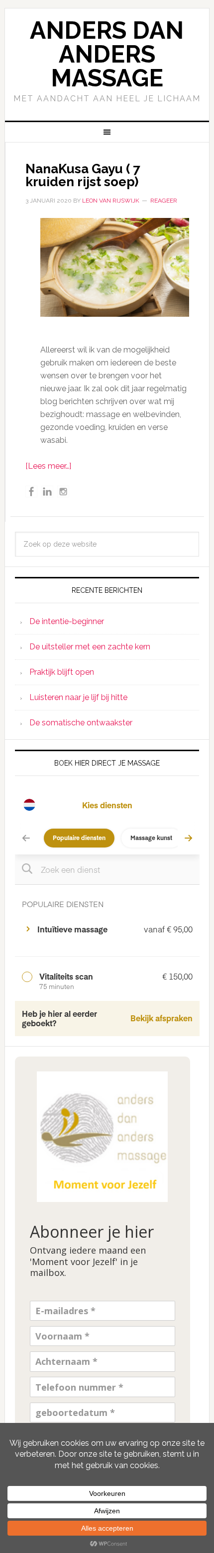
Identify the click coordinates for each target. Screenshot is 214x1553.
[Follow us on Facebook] (31, 491)
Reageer (163, 200)
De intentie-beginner (66, 621)
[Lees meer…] (48, 466)
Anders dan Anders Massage (107, 54)
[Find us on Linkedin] (47, 491)
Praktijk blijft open (61, 672)
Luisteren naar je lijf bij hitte (78, 697)
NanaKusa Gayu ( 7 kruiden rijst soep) (82, 175)
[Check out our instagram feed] (63, 491)
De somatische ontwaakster (80, 722)
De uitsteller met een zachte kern (89, 646)
